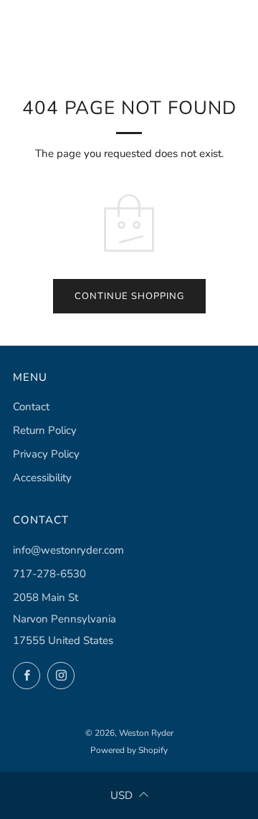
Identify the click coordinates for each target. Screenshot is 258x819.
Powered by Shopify (129, 750)
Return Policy (45, 430)
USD (121, 795)
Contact (31, 406)
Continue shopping (129, 296)
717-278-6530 (49, 574)
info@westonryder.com (68, 550)
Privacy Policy (46, 454)
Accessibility (42, 477)
